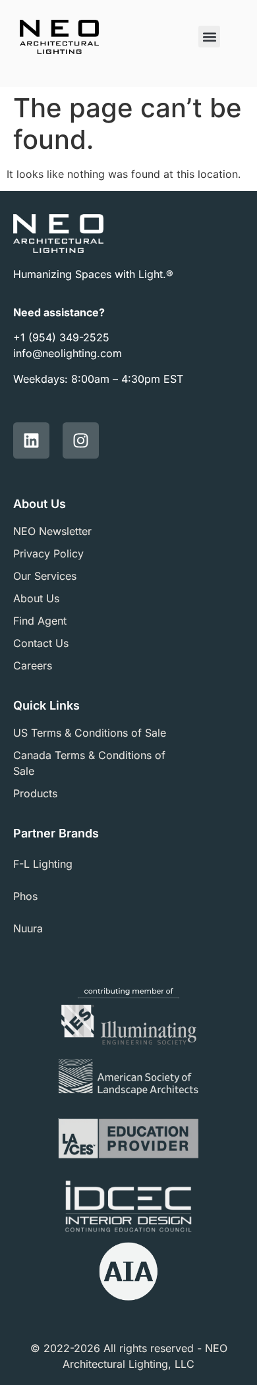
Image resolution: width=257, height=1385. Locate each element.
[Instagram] (81, 440)
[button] (209, 36)
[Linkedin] (31, 440)
